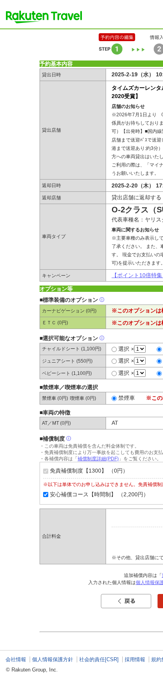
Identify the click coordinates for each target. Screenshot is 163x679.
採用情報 (135, 659)
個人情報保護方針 (52, 659)
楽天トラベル (44, 17)
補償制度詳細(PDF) (98, 458)
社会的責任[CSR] (99, 659)
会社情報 (16, 659)
